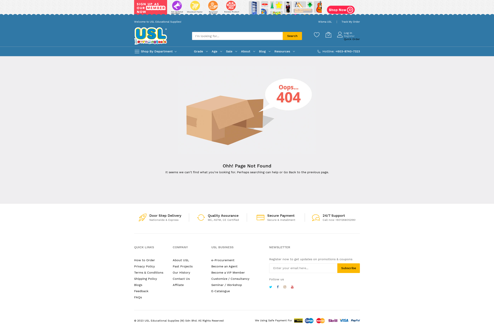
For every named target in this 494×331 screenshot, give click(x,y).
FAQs (138, 297)
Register (349, 36)
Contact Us (181, 279)
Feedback (141, 291)
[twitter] (270, 287)
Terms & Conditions (148, 272)
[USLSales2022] (247, 9)
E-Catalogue (220, 291)
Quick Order (352, 39)
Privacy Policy (144, 266)
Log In (348, 32)
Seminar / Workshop (226, 285)
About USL (181, 260)
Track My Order (351, 21)
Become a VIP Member (228, 272)
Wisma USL (325, 21)
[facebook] (278, 287)
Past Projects (183, 266)
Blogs (138, 285)
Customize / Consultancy (230, 279)
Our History (181, 272)
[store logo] (150, 35)
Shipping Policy (145, 279)
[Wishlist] (317, 35)
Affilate (178, 285)
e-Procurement (222, 260)
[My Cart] (328, 35)
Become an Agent (224, 266)
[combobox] (237, 36)
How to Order (144, 260)
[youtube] (292, 287)
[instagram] (284, 287)
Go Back (290, 172)
